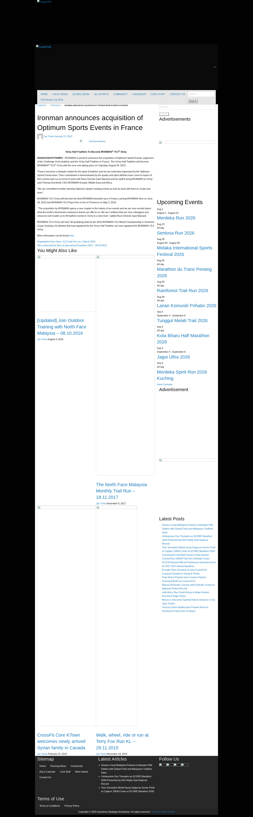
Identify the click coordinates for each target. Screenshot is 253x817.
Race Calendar (47, 772)
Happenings (55, 105)
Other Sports (81, 772)
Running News (58, 766)
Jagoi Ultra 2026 (173, 357)
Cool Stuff (65, 772)
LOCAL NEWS (60, 94)
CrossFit (41, 730)
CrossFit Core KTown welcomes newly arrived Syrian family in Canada (61, 741)
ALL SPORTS (101, 94)
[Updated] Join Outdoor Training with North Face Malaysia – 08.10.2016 (61, 327)
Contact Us (45, 777)
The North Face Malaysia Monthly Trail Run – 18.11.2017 (121, 491)
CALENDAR (139, 94)
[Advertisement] (187, 431)
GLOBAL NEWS (80, 94)
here (71, 235)
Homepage (41, 105)
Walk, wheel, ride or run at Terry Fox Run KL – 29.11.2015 (122, 741)
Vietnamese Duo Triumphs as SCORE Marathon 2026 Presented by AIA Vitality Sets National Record (187, 540)
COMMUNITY (120, 94)
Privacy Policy (72, 806)
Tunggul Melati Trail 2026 (182, 320)
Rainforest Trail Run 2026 (182, 290)
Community (77, 766)
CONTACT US (177, 94)
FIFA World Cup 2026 (52, 100)
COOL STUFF (157, 94)
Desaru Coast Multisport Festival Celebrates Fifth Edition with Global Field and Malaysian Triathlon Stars (187, 529)
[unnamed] (187, 168)
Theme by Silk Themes (163, 812)
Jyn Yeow (49, 136)
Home (43, 766)
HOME (44, 94)
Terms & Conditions (50, 806)
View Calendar (164, 384)
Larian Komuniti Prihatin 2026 (186, 305)
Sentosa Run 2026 (175, 233)
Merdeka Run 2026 (176, 217)
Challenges (102, 479)
